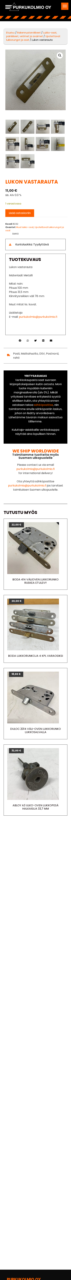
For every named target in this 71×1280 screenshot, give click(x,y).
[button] (64, 6)
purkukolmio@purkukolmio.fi (38, 317)
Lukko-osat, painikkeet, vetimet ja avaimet (31, 34)
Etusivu (10, 32)
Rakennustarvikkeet (29, 32)
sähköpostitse (43, 405)
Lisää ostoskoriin (20, 213)
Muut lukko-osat (25, 227)
